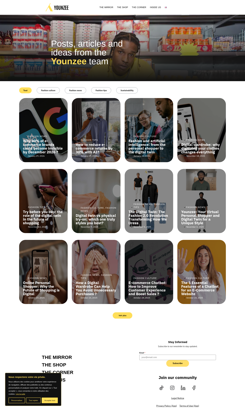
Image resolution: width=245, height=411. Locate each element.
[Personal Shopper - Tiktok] (161, 388)
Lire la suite (20, 394)
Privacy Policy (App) (166, 405)
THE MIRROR (106, 7)
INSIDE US (155, 7)
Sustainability (127, 90)
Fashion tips (101, 90)
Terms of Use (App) (189, 405)
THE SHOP (122, 7)
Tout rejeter (33, 400)
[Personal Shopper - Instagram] (172, 388)
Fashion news (75, 90)
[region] (33, 389)
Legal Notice (177, 398)
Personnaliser (16, 400)
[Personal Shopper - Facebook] (194, 388)
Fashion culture (48, 90)
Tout (25, 90)
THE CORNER (139, 7)
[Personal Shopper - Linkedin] (183, 388)
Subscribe (178, 363)
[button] (122, 315)
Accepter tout (49, 400)
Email (142, 353)
